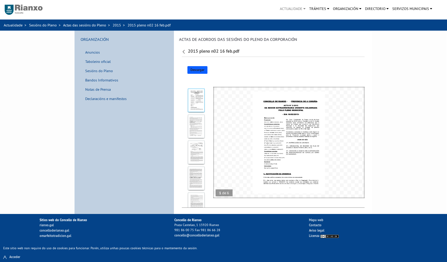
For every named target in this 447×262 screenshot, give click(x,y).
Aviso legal (316, 230)
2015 (117, 25)
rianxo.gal (47, 225)
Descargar (197, 70)
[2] (196, 126)
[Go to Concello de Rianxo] (23, 9)
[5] (196, 204)
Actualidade (13, 25)
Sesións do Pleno (43, 25)
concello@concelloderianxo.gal (196, 235)
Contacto (315, 225)
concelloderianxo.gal (54, 230)
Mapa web (316, 220)
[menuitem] (292, 8)
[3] (196, 152)
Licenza (314, 235)
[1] (196, 100)
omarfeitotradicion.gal (55, 235)
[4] (196, 178)
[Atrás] (184, 51)
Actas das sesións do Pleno (84, 25)
